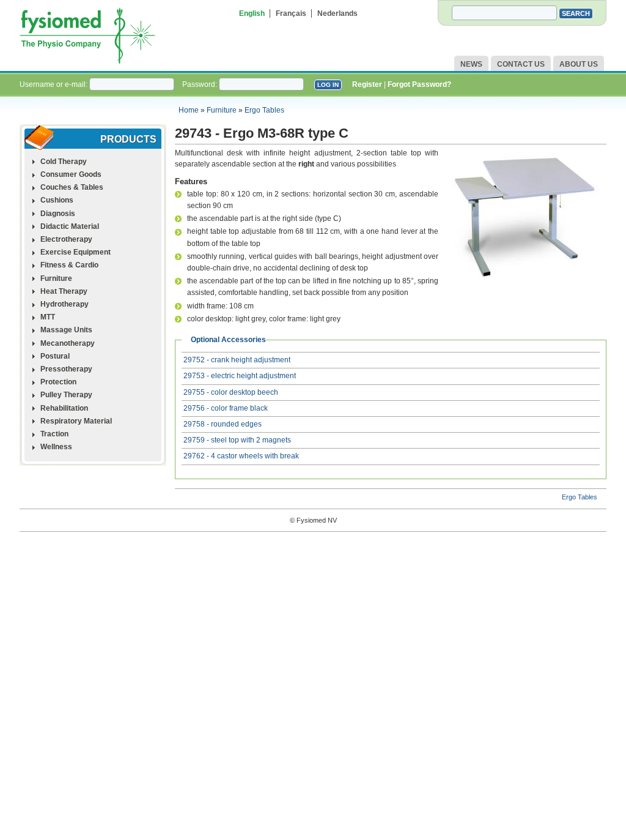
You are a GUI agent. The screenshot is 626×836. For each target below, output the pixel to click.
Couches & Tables (71, 187)
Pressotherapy (66, 369)
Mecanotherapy (67, 343)
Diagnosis (57, 213)
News (471, 64)
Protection (58, 382)
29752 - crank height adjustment (236, 360)
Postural (55, 356)
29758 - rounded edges (222, 424)
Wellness (56, 446)
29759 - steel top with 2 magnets (237, 440)
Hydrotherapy (64, 304)
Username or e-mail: (54, 84)
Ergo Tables (264, 110)
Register (367, 84)
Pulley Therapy (66, 394)
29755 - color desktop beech (230, 392)
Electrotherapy (66, 239)
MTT (47, 317)
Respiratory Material (76, 421)
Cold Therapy (63, 161)
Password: (200, 84)
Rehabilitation (64, 408)
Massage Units (66, 330)
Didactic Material (69, 226)
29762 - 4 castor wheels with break (241, 456)
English (252, 13)
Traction (54, 434)
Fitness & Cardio (69, 265)
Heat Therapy (63, 291)
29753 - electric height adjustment (239, 375)
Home (189, 110)
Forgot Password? (419, 84)
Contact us (521, 64)
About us (578, 64)
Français (291, 13)
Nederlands (337, 13)
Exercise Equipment (75, 252)
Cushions (56, 200)
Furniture (222, 110)
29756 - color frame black (225, 408)
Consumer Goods (70, 174)
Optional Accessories (228, 339)
